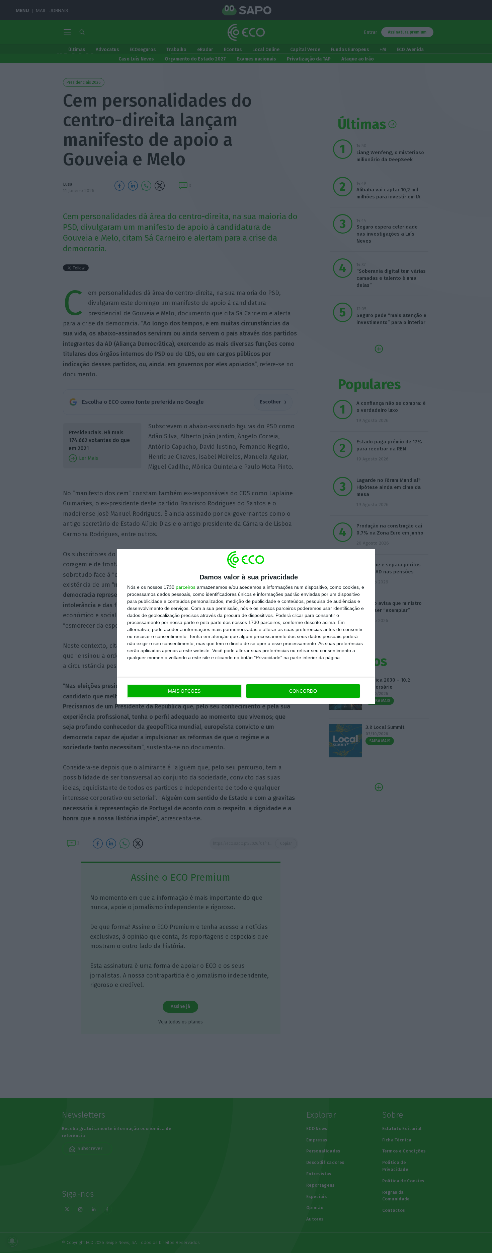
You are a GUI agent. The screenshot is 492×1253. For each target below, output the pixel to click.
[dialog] (246, 626)
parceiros (185, 587)
